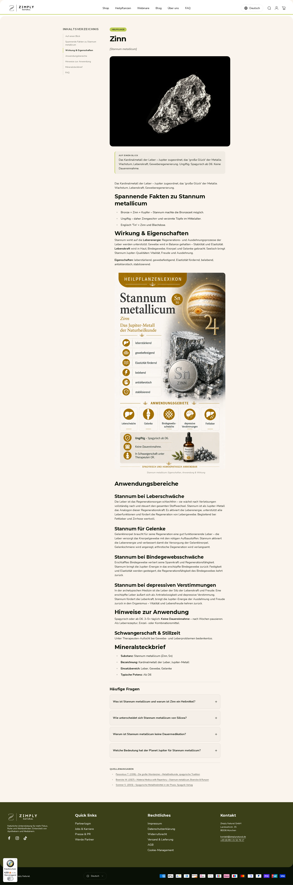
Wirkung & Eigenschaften (79, 50)
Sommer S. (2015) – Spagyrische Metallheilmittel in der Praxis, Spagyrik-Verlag (154, 784)
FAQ (67, 72)
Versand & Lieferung (160, 839)
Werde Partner (84, 839)
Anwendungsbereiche (76, 55)
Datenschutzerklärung (161, 829)
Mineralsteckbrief (73, 67)
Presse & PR (83, 834)
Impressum (155, 823)
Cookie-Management (161, 850)
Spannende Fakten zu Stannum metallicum (80, 43)
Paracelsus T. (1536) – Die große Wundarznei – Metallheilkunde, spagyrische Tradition (158, 774)
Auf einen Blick (72, 36)
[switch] (10, 879)
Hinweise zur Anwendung (78, 61)
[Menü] (15, 860)
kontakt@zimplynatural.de (233, 836)
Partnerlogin (83, 823)
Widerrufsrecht (157, 834)
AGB (150, 845)
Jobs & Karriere (84, 829)
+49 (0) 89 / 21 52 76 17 (232, 840)
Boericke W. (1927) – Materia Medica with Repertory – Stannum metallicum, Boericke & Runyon (162, 779)
